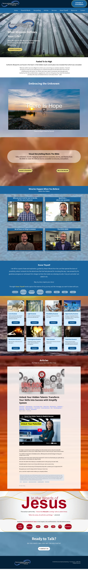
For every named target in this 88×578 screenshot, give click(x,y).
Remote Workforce (29, 407)
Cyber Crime (46, 406)
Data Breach (22, 406)
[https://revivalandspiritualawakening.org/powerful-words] (44, 503)
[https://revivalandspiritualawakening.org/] (10, 3)
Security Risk (37, 407)
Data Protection (29, 406)
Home (16, 10)
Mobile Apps (22, 409)
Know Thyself (64, 10)
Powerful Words (25, 10)
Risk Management (58, 407)
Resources (74, 10)
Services (54, 10)
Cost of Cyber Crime (38, 406)
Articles (46, 10)
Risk (52, 407)
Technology (21, 407)
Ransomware (34, 409)
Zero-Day (28, 409)
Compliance (59, 406)
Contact (82, 10)
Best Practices (53, 406)
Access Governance (45, 407)
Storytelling (37, 10)
